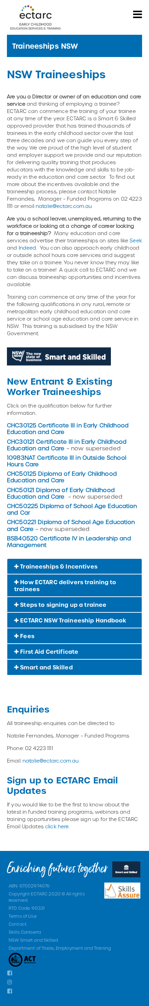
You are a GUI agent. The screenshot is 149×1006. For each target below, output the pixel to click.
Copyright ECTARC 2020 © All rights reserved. (47, 896)
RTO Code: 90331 (27, 908)
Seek (136, 240)
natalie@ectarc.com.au (64, 206)
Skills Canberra (25, 931)
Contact (18, 924)
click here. (57, 826)
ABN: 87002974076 (29, 885)
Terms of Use (23, 916)
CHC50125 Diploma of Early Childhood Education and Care (62, 476)
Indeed (27, 248)
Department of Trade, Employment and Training (60, 947)
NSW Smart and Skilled (33, 939)
